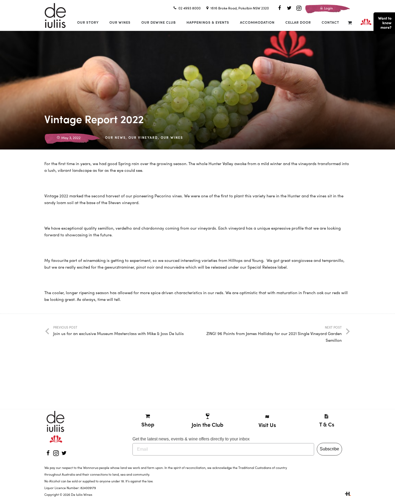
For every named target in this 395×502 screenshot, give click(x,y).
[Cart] (349, 22)
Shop (147, 424)
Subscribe (329, 449)
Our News (115, 137)
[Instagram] (299, 8)
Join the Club (207, 424)
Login (328, 7)
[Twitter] (289, 8)
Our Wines (172, 137)
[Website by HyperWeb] (348, 494)
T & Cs (326, 424)
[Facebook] (279, 8)
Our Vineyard (143, 137)
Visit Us (267, 425)
